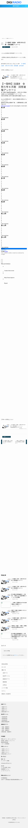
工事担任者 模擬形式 (6, 731)
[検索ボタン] (25, 2)
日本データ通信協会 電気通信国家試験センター (12, 779)
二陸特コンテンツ (5, 752)
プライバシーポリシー (21, 817)
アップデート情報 (5, 760)
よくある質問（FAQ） (6, 767)
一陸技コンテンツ (5, 749)
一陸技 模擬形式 (5, 727)
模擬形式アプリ (6, 679)
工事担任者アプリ (5, 711)
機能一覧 (4, 670)
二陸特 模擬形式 (5, 730)
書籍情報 (4, 682)
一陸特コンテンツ (6, 436)
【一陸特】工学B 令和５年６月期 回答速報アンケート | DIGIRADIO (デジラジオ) (17, 76)
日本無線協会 (4, 778)
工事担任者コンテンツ (6, 753)
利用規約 (3, 817)
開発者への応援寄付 (6, 693)
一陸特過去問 (4, 718)
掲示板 (2, 766)
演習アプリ (5, 673)
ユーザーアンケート (5, 770)
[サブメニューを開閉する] (25, 667)
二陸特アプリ (4, 710)
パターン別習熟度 (5, 743)
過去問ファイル (6, 676)
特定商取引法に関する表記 (11, 817)
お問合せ (4, 685)
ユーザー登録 (5, 687)
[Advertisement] (14, 23)
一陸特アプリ (4, 708)
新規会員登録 (5, 664)
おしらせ (4, 667)
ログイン (16, 655)
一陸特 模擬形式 (5, 728)
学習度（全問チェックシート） (8, 740)
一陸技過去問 (4, 716)
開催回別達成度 (4, 742)
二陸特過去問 (4, 720)
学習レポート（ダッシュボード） (8, 739)
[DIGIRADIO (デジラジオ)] (14, 2)
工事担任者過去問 (5, 721)
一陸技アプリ (4, 706)
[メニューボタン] (2, 2)
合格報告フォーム (5, 769)
